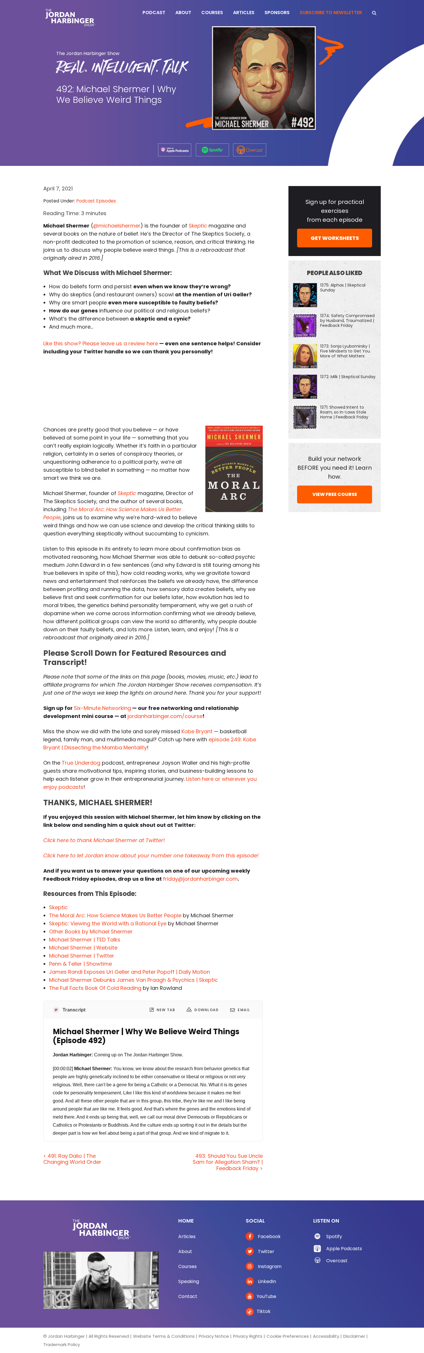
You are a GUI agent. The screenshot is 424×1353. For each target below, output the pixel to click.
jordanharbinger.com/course (164, 716)
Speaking (188, 1281)
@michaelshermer (116, 225)
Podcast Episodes (96, 201)
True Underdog (81, 762)
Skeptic (58, 907)
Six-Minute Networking (102, 708)
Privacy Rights (247, 1336)
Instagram (269, 1266)
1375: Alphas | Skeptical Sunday (342, 287)
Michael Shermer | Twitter (81, 955)
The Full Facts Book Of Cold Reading (95, 988)
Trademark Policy (61, 1344)
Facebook (269, 1236)
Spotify (334, 1236)
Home (186, 1220)
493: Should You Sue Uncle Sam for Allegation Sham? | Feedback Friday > (228, 1162)
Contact (187, 1296)
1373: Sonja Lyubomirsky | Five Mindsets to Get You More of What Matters (345, 351)
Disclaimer (354, 1336)
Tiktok (264, 1311)
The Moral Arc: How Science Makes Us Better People (115, 915)
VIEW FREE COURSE (334, 494)
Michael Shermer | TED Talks (84, 939)
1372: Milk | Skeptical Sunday (348, 377)
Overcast (337, 1260)
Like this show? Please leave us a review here (100, 343)
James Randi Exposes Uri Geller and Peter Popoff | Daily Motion (129, 971)
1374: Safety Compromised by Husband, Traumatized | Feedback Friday (347, 320)
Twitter (265, 1251)
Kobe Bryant (197, 731)
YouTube (266, 1296)
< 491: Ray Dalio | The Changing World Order (72, 1159)
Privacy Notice (214, 1336)
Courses (187, 1266)
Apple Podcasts (344, 1248)
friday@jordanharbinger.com (200, 878)
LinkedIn (266, 1281)
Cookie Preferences (288, 1336)
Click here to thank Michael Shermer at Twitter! (104, 840)
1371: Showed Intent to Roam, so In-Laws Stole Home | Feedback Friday (344, 412)
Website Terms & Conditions (164, 1336)
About (185, 1251)
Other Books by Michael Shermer (91, 931)
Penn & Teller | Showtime (80, 963)
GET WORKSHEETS (335, 238)
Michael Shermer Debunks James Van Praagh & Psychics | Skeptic (133, 980)
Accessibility (326, 1336)
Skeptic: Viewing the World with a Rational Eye (107, 923)
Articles (187, 1236)
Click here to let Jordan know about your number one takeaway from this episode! (150, 855)
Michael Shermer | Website (83, 947)
